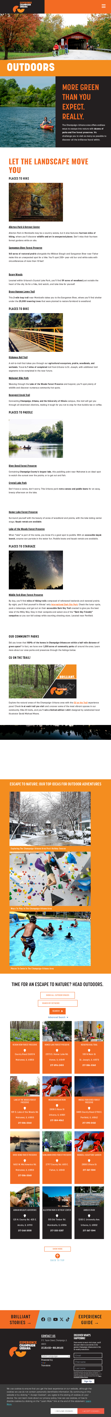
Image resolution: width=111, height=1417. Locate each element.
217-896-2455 (57, 1065)
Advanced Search (56, 1017)
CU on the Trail (81, 703)
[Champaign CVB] (23, 1349)
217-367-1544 (89, 1170)
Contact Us (48, 1336)
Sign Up (88, 1381)
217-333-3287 (57, 1231)
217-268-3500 (25, 1231)
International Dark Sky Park (64, 605)
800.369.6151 (58, 1348)
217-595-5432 (89, 1123)
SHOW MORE (57, 1249)
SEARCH (56, 1011)
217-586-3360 (89, 1065)
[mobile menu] (104, 6)
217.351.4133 (46, 1348)
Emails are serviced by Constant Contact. (87, 1377)
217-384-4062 (57, 1120)
